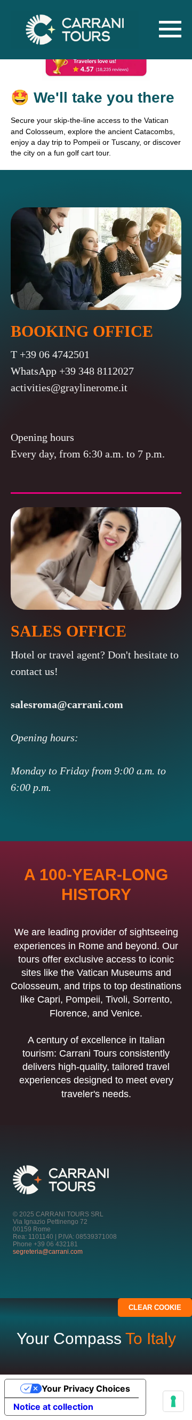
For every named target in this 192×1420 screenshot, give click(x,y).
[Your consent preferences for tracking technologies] (173, 1401)
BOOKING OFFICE (82, 331)
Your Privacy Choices (86, 1388)
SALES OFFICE (68, 631)
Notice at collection (53, 1406)
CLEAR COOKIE (155, 1307)
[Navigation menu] (170, 29)
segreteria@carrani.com (48, 1251)
